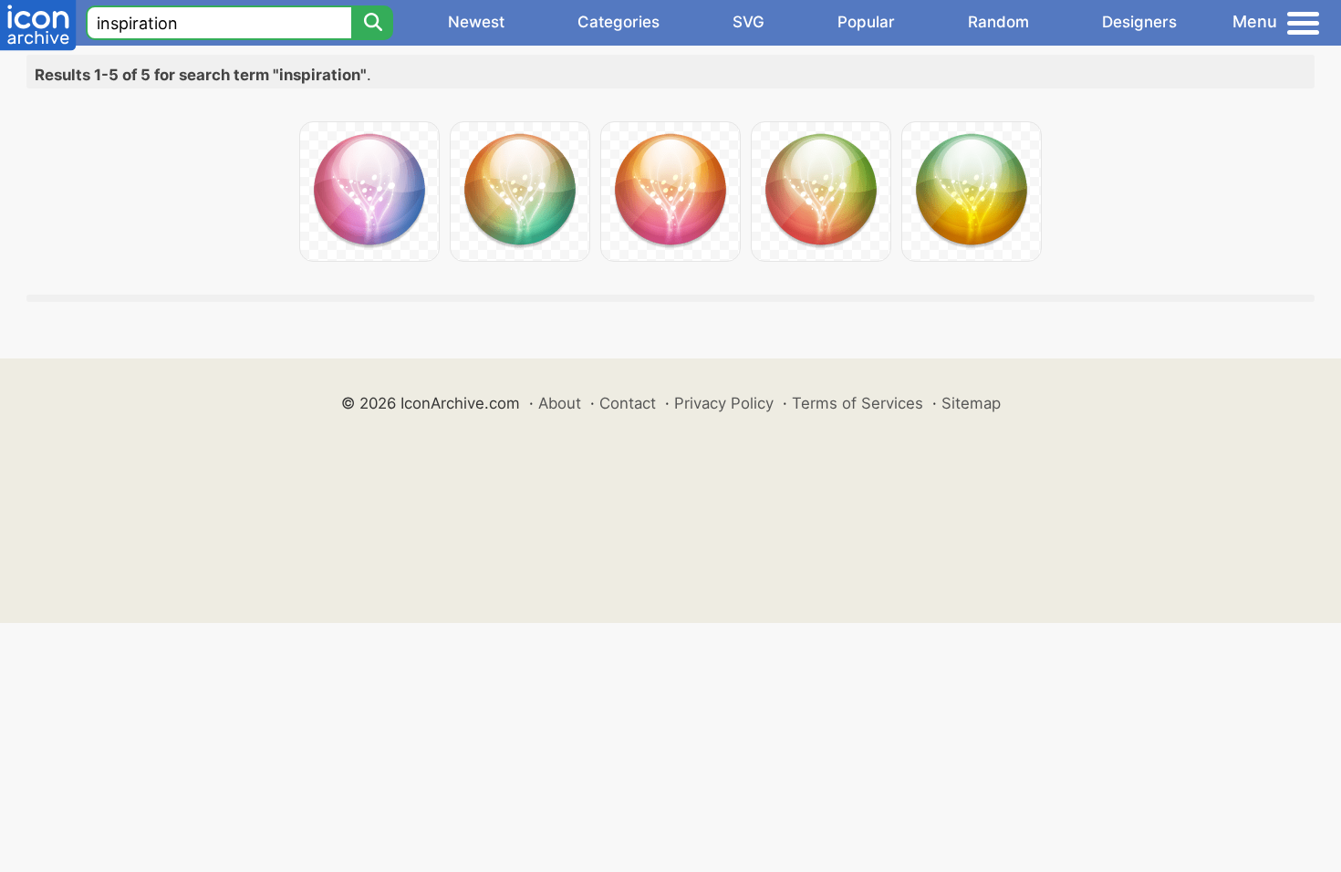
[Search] (372, 22)
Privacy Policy (724, 403)
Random (998, 22)
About (559, 403)
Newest (476, 22)
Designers (1139, 22)
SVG (748, 22)
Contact (627, 403)
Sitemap (971, 403)
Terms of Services (857, 403)
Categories (618, 22)
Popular (866, 22)
